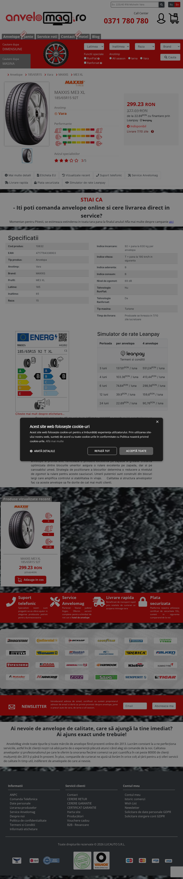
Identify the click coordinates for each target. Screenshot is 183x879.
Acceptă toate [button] (136, 451)
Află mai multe (55, 441)
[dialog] (91, 439)
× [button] (157, 422)
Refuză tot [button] (102, 451)
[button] (42, 451)
